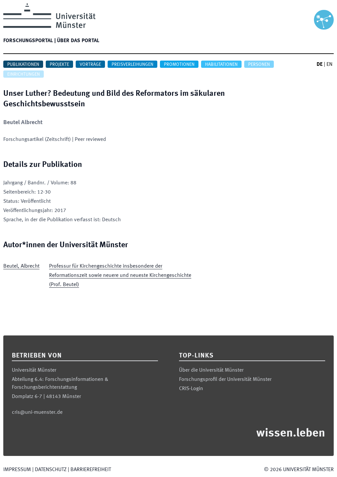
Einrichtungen (23, 74)
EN (329, 64)
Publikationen (23, 64)
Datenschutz (50, 469)
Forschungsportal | (29, 40)
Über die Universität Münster (211, 370)
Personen (259, 64)
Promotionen (179, 64)
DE (320, 64)
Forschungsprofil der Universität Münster (225, 379)
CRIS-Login (191, 388)
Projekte (59, 64)
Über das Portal (78, 40)
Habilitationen (221, 64)
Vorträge (90, 64)
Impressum (17, 469)
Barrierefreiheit (90, 469)
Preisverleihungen (132, 64)
